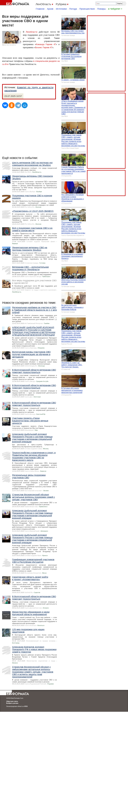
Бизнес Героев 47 (43, 47)
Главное (40, 9)
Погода (73, 9)
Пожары (101, 9)
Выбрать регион (12, 703)
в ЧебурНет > (115, 9)
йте (6, 64)
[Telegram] (18, 105)
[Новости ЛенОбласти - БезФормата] (15, 3)
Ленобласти (31, 32)
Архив (50, 9)
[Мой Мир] (25, 105)
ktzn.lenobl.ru (11, 45)
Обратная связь (12, 701)
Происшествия (87, 9)
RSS (26, 706)
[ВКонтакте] (5, 105)
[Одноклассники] (12, 105)
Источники (61, 9)
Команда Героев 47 (46, 44)
